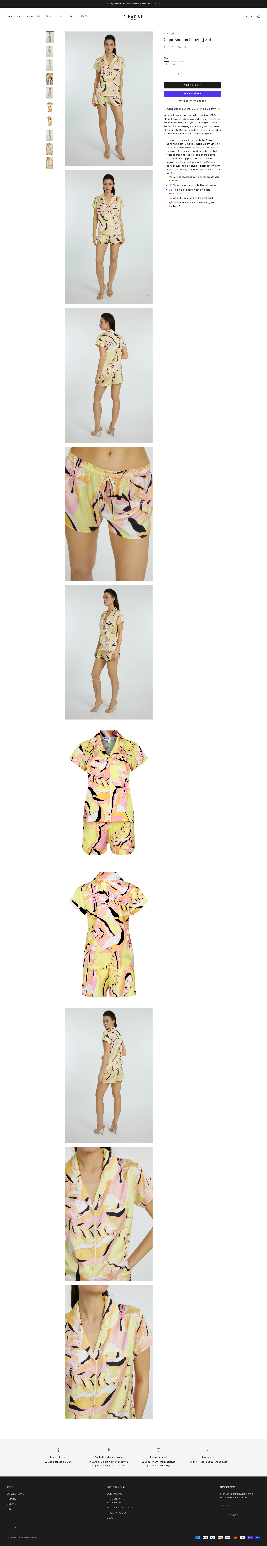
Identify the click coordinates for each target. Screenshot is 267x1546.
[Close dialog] (172, 747)
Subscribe (113, 788)
